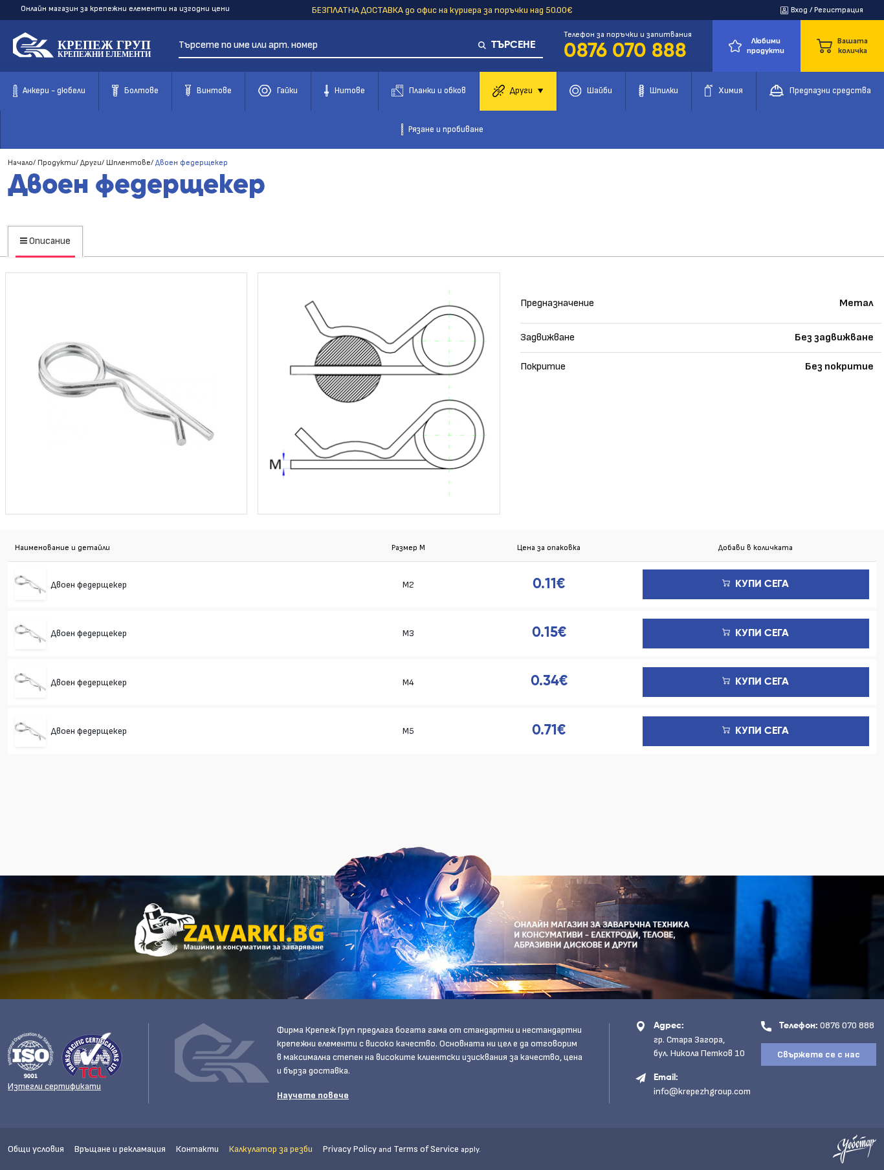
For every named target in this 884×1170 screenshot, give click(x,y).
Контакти (197, 1148)
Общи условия (36, 1148)
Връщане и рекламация (120, 1148)
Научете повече (313, 1095)
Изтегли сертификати (54, 1086)
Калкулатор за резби (271, 1148)
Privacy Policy (350, 1148)
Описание (49, 241)
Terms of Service (426, 1148)
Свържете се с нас (818, 1054)
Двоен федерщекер (89, 584)
